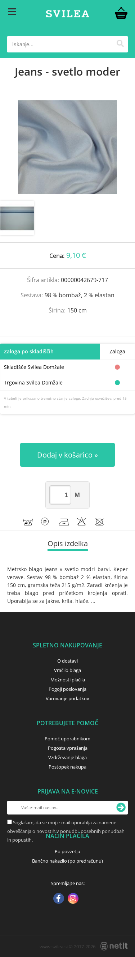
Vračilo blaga (67, 670)
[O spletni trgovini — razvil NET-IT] (114, 946)
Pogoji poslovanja (67, 689)
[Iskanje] (120, 44)
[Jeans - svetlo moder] (67, 147)
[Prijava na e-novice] (121, 807)
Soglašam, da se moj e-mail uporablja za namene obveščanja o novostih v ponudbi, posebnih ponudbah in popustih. (66, 831)
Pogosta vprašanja (67, 748)
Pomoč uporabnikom (67, 738)
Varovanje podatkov (67, 698)
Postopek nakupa (67, 767)
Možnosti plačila (67, 679)
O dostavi (67, 661)
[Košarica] (121, 12)
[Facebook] (58, 899)
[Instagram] (73, 899)
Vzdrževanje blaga (67, 757)
